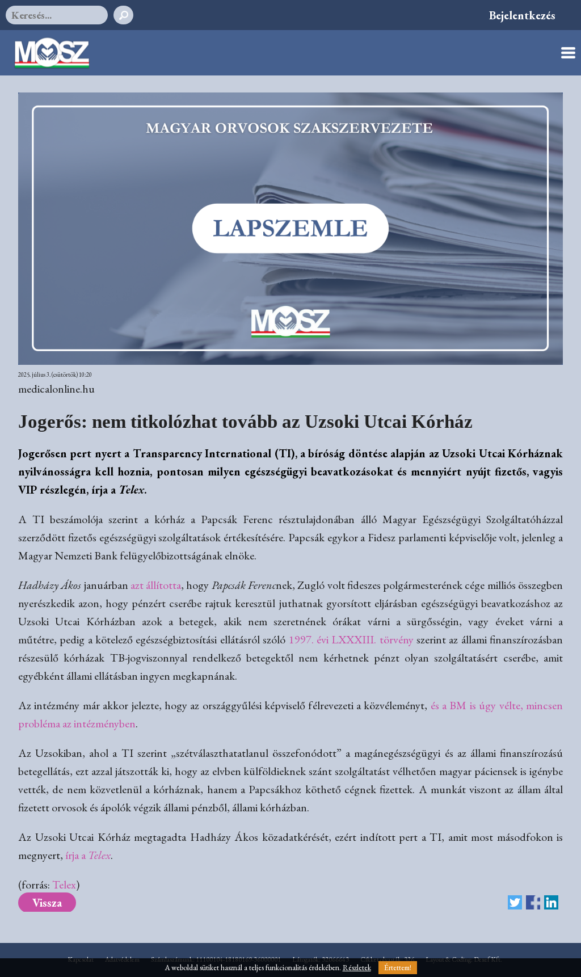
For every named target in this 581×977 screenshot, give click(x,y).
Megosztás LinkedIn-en (551, 902)
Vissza (47, 902)
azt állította (155, 585)
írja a (88, 855)
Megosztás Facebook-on (533, 902)
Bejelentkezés (522, 15)
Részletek (357, 967)
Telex (64, 884)
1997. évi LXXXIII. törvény (351, 639)
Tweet (515, 902)
